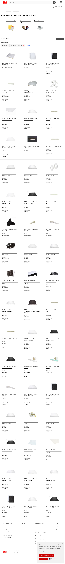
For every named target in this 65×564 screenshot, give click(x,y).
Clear (29, 45)
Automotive (4, 45)
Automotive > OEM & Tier (16, 45)
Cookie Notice (43, 552)
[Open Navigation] (61, 3)
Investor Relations (6, 529)
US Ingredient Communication (41, 541)
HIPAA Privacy (23, 550)
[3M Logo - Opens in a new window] (4, 2)
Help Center (58, 526)
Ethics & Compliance (7, 537)
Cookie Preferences (12, 551)
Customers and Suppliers (7, 531)
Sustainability (5, 533)
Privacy (15, 550)
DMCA (30, 550)
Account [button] (57, 6)
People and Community (7, 535)
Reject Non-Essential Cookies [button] (47, 555)
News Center (23, 526)
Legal (10, 550)
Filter (60, 39)
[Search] (54, 2)
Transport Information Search (41, 529)
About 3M (5, 526)
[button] (54, 559)
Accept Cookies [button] (44, 558)
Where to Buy (58, 529)
